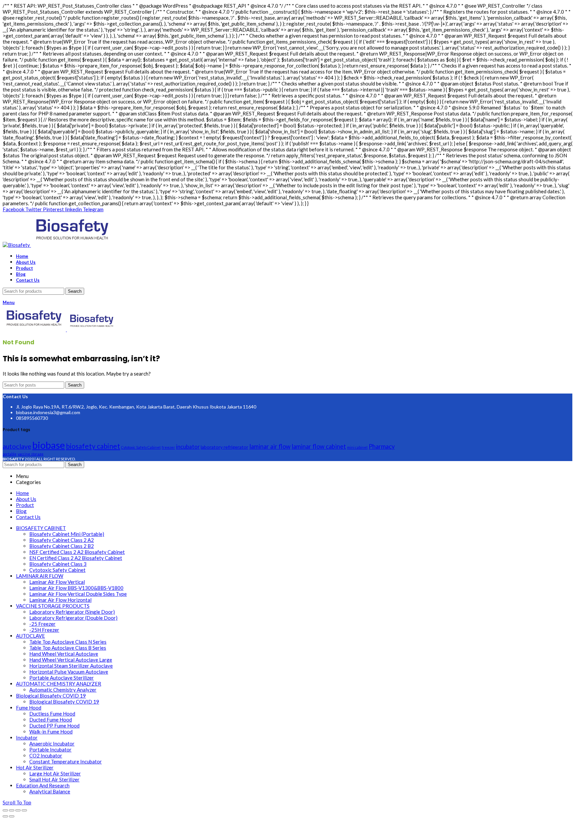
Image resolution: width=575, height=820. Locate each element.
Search (75, 291)
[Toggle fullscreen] (18, 810)
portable (10, 454)
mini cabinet (357, 447)
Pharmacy (382, 446)
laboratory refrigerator (224, 447)
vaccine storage (31, 454)
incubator (188, 446)
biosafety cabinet (93, 446)
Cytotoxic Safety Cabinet (141, 447)
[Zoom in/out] (24, 810)
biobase (48, 445)
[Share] (11, 810)
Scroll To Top (17, 802)
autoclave (17, 446)
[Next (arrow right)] (11, 816)
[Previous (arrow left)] (5, 816)
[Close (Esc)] (5, 810)
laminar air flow (269, 446)
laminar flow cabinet (318, 446)
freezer (168, 447)
